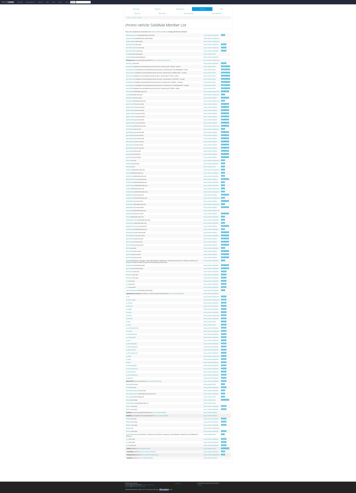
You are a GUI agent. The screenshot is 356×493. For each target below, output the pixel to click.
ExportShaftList (130, 88)
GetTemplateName (131, 235)
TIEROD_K (128, 431)
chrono (129, 17)
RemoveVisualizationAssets (133, 390)
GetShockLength (130, 182)
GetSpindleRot (130, 210)
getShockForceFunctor (132, 179)
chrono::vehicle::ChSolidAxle (211, 35)
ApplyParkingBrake (131, 41)
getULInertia (129, 251)
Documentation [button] (29, 2)
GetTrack (128, 248)
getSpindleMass (130, 201)
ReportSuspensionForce (132, 394)
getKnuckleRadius (130, 148)
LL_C (127, 284)
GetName (128, 167)
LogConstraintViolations (132, 290)
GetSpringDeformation (132, 220)
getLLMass (128, 154)
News (47, 2)
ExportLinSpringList (131, 79)
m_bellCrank (129, 306)
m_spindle (128, 356)
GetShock (128, 173)
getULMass (129, 254)
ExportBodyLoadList (131, 70)
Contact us (178, 483)
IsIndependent (130, 265)
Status (67, 2)
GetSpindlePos (130, 204)
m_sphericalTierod (131, 350)
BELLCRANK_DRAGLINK (132, 48)
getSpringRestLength (131, 232)
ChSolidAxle (129, 57)
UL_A (127, 439)
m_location (129, 315)
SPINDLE (128, 419)
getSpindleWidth (130, 213)
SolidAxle (139, 17)
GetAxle (128, 95)
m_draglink (129, 309)
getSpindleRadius (130, 207)
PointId (128, 387)
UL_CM (128, 445)
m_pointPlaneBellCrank (132, 328)
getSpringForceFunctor (132, 226)
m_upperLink (129, 378)
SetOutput (128, 400)
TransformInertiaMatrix (132, 434)
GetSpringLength (130, 229)
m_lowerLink (129, 318)
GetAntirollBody (130, 91)
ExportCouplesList (131, 73)
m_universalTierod (131, 372)
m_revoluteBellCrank (131, 334)
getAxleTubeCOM (130, 104)
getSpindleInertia (130, 195)
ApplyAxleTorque (130, 38)
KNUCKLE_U (129, 278)
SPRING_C (128, 425)
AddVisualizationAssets (132, 35)
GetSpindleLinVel (130, 198)
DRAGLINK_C (129, 63)
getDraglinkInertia (130, 132)
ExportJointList (130, 76)
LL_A (127, 281)
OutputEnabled (130, 384)
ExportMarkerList (130, 82)
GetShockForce (130, 176)
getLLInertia (129, 151)
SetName (128, 397)
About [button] (60, 2)
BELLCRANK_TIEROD (131, 51)
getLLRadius (129, 157)
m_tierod (128, 362)
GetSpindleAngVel (130, 192)
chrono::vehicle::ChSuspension (212, 38)
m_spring (128, 359)
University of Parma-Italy (138, 486)
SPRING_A (128, 422)
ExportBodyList (130, 66)
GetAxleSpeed (129, 101)
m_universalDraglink (131, 365)
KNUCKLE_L (129, 275)
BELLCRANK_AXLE (130, 44)
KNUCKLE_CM (129, 271)
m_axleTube (129, 303)
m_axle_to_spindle (131, 300)
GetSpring (128, 217)
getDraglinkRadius (131, 138)
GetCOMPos (129, 129)
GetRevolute (129, 170)
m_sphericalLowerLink (132, 347)
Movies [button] (40, 2)
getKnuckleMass (130, 145)
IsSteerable (129, 268)
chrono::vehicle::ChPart (210, 54)
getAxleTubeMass (130, 110)
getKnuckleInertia (130, 141)
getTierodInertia (130, 239)
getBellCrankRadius (131, 123)
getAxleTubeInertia (131, 107)
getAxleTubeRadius (131, 113)
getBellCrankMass (130, 120)
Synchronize (129, 428)
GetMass (128, 163)
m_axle (128, 297)
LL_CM (127, 287)
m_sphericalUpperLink (132, 353)
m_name (128, 322)
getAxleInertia (129, 98)
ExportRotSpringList (131, 85)
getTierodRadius (130, 245)
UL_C (127, 442)
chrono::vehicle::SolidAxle (159, 32)
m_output (128, 325)
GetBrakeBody (130, 126)
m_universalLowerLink (131, 368)
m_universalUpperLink (132, 375)
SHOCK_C (128, 409)
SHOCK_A (128, 406)
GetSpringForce (130, 223)
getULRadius (129, 257)
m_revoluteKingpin (131, 337)
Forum (53, 2)
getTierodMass (130, 242)
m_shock (128, 340)
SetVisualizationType (131, 403)
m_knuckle (128, 312)
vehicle (134, 17)
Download (20, 2)
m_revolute (129, 331)
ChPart (128, 54)
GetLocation (129, 160)
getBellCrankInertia (131, 116)
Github (199, 485)
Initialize (128, 260)
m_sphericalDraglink (131, 343)
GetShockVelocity (130, 185)
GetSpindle (129, 188)
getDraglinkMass (130, 135)
